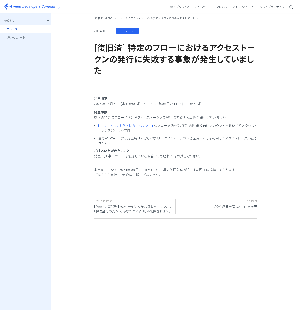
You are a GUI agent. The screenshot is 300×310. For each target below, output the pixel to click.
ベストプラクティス (271, 6)
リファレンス (219, 6)
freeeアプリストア (177, 6)
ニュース (127, 30)
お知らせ (200, 6)
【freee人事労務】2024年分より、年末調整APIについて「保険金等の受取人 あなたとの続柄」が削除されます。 (133, 206)
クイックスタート (243, 6)
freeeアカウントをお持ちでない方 (123, 125)
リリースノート (16, 37)
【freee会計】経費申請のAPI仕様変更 (230, 204)
